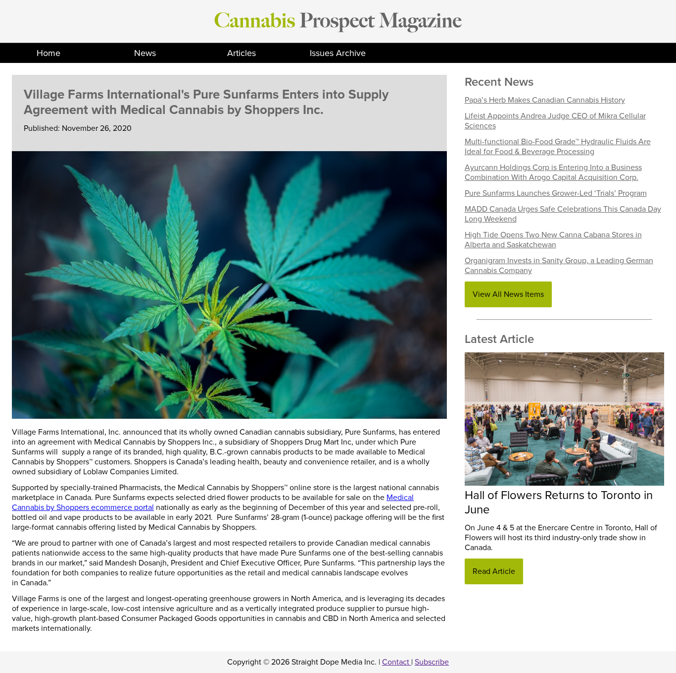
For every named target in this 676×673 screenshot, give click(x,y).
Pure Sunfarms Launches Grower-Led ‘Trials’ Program (556, 193)
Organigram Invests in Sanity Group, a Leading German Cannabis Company (559, 266)
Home (48, 53)
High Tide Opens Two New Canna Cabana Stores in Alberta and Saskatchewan (553, 240)
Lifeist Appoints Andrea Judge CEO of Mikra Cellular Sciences (555, 121)
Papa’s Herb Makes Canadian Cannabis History (545, 100)
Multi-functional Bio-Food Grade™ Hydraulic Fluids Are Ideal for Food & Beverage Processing (558, 147)
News (145, 53)
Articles (241, 53)
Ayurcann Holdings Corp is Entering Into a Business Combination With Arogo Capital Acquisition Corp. (553, 172)
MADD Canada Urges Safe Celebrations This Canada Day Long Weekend (563, 214)
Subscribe (432, 662)
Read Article (494, 571)
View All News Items (508, 294)
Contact (396, 662)
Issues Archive (338, 53)
